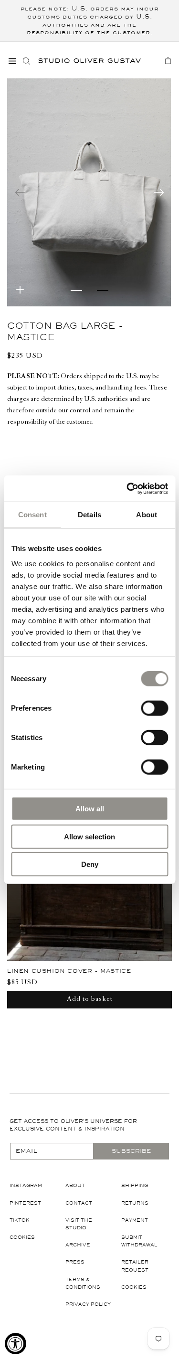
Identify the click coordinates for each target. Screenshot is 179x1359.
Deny (89, 864)
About (75, 1185)
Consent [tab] (32, 515)
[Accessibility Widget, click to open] (15, 1343)
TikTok (20, 1220)
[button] (12, 60)
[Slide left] (20, 192)
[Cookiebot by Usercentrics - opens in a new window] (127, 488)
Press (74, 1261)
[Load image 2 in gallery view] (103, 296)
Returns (134, 1203)
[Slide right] (158, 192)
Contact (78, 1203)
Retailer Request (134, 1265)
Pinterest (25, 1203)
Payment (134, 1220)
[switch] (154, 707)
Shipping (134, 1185)
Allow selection (89, 836)
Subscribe (131, 1151)
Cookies (22, 1237)
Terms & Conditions (82, 1283)
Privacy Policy (88, 1304)
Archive (77, 1244)
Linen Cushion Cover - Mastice (69, 971)
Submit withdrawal (139, 1241)
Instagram (26, 1185)
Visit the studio (78, 1223)
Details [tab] (89, 515)
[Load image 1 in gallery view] (77, 296)
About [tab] (146, 515)
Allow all (89, 809)
